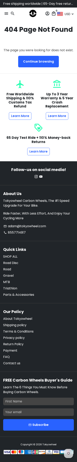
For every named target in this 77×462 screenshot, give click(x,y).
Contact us (11, 363)
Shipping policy (14, 325)
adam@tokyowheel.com (25, 226)
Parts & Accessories (18, 294)
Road (7, 269)
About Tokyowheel (17, 318)
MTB (6, 282)
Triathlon (10, 288)
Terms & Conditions (18, 331)
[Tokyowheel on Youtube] (40, 176)
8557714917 (15, 232)
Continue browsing (38, 61)
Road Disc (10, 263)
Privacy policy (14, 337)
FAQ (6, 357)
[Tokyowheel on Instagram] (36, 176)
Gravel (8, 275)
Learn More (20, 116)
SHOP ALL (10, 256)
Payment (10, 350)
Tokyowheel (49, 444)
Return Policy (13, 344)
